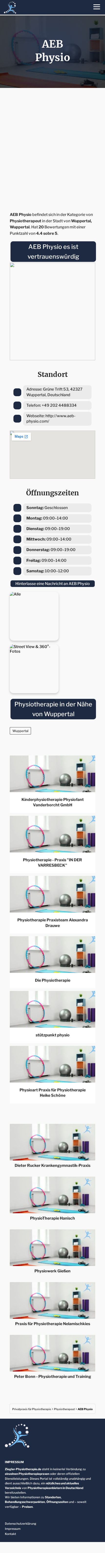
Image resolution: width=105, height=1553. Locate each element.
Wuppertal (20, 731)
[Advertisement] (52, 148)
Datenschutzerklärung (20, 1523)
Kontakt (10, 1534)
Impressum (13, 1529)
